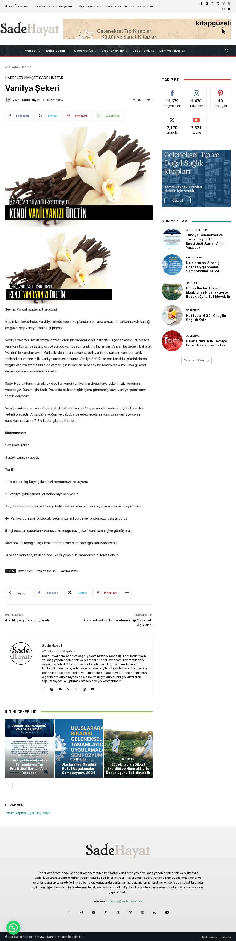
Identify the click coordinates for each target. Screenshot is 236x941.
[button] (226, 50)
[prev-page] (8, 785)
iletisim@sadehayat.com (126, 901)
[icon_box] (145, 7)
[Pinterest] (212, 3)
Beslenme (193, 310)
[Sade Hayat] (29, 29)
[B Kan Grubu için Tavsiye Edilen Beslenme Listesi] (172, 340)
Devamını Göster (195, 360)
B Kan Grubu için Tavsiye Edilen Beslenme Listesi (206, 343)
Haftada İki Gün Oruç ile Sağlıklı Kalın (206, 318)
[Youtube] (229, 9)
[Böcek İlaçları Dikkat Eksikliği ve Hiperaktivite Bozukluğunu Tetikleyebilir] (128, 748)
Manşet (31, 78)
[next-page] (15, 785)
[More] (127, 592)
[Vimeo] (223, 3)
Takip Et (196, 91)
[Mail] (60, 688)
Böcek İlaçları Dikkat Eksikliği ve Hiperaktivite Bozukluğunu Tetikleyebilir (128, 768)
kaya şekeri (25, 570)
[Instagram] (207, 3)
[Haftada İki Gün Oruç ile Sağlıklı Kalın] (172, 315)
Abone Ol (196, 117)
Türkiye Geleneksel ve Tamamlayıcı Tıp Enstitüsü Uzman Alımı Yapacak (29, 766)
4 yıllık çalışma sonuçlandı (27, 620)
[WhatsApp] (223, 9)
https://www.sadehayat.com (59, 651)
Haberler (26, 67)
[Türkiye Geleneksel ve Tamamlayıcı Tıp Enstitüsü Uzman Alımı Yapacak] (29, 748)
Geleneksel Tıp (28, 755)
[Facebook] (201, 3)
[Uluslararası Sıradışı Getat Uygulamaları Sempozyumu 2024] (79, 748)
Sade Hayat (31, 99)
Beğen (172, 91)
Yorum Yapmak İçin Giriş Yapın (27, 813)
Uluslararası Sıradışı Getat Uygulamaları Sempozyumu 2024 (79, 768)
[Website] (229, 3)
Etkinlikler (78, 759)
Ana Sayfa (11, 67)
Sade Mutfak (51, 78)
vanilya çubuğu (46, 570)
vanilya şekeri (69, 570)
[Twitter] (218, 3)
